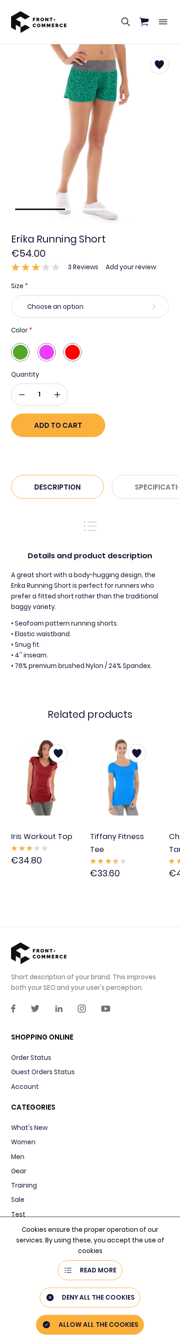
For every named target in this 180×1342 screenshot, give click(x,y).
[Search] (125, 22)
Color (19, 330)
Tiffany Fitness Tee (117, 843)
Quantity (25, 374)
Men (17, 1157)
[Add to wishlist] (58, 753)
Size (17, 286)
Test (18, 1214)
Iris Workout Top (41, 837)
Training (24, 1185)
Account (25, 1086)
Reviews (83, 267)
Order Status (31, 1057)
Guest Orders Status (43, 1072)
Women (23, 1142)
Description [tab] (57, 487)
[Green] (20, 352)
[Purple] (46, 352)
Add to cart (58, 425)
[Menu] (163, 22)
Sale (17, 1199)
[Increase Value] (57, 394)
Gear (18, 1171)
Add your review (131, 267)
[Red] (72, 352)
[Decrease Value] (21, 394)
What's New (29, 1127)
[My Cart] (144, 22)
